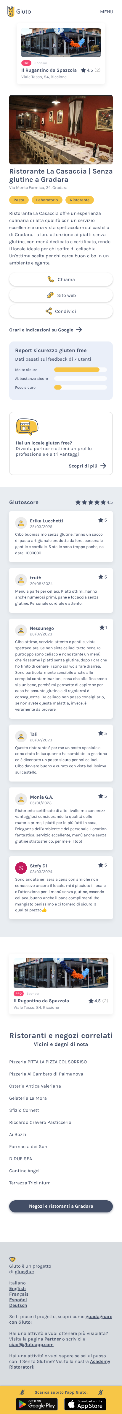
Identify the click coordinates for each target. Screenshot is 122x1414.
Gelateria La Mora (28, 1098)
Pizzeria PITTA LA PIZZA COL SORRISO (48, 1062)
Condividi (65, 311)
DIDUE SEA (20, 1158)
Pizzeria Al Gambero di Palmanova (46, 1074)
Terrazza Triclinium (30, 1183)
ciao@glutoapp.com (31, 1344)
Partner (52, 1339)
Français (18, 1294)
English (17, 1288)
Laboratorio (47, 199)
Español (18, 1299)
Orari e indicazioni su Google (41, 330)
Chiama (66, 279)
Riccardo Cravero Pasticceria (40, 1122)
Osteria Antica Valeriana (35, 1086)
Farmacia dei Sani (29, 1146)
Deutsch (18, 1305)
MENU (106, 11)
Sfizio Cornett (24, 1110)
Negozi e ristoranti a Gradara (61, 1206)
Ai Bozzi (17, 1134)
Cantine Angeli (25, 1170)
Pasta (19, 199)
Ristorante (79, 199)
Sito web (66, 295)
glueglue (24, 1271)
